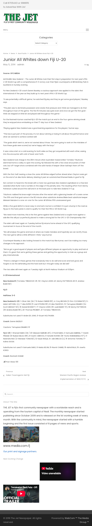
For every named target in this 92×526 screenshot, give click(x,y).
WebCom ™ (71, 518)
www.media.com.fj (16, 446)
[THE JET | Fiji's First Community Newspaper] (46, 18)
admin (20, 64)
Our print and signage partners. (20, 451)
